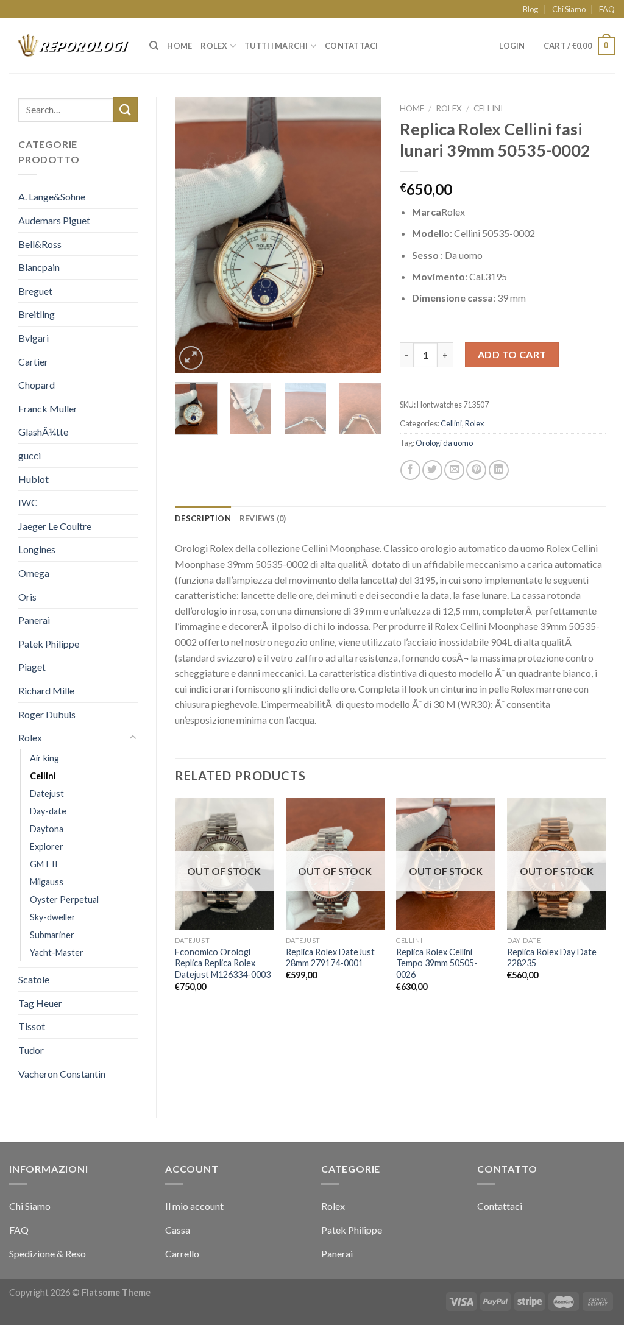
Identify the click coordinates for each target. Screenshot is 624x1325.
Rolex (213, 46)
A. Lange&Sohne (51, 196)
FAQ (607, 9)
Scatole (33, 979)
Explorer (46, 846)
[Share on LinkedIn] (499, 470)
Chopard (36, 384)
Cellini (43, 776)
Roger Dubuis (47, 714)
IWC (28, 502)
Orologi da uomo (444, 443)
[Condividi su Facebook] (410, 470)
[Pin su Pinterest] (476, 470)
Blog (530, 9)
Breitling (36, 314)
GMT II (44, 864)
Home (179, 46)
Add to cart (512, 354)
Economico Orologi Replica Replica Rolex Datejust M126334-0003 (223, 963)
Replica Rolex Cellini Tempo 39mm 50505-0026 (437, 963)
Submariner (52, 935)
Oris (27, 596)
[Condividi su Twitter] (432, 470)
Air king (44, 758)
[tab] (203, 518)
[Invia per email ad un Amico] (454, 470)
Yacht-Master (56, 952)
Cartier (33, 361)
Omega (33, 573)
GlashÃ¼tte (43, 431)
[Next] (362, 235)
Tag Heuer (40, 1003)
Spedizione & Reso (47, 1253)
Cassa (177, 1229)
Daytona (46, 829)
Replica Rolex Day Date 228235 (552, 958)
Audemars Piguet (54, 220)
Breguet (35, 291)
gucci (29, 455)
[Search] (153, 45)
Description (203, 518)
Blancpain (39, 267)
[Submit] (125, 109)
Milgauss (46, 882)
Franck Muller (47, 408)
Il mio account (194, 1206)
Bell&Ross (40, 244)
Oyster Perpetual (64, 899)
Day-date (48, 811)
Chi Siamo (569, 9)
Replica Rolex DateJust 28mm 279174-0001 (330, 958)
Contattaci (351, 46)
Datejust (47, 793)
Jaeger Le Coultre (54, 526)
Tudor (31, 1050)
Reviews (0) (262, 518)
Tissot (31, 1026)
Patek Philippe (48, 643)
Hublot (33, 479)
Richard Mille (46, 690)
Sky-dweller (53, 917)
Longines (36, 549)
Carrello (182, 1253)
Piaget (32, 667)
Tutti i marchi (276, 46)
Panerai (34, 620)
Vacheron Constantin (61, 1073)
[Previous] (194, 235)
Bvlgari (33, 338)
